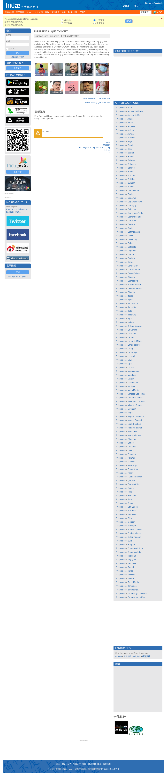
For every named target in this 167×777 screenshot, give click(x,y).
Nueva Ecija (133, 431)
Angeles (131, 126)
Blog (58, 764)
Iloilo (130, 311)
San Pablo (132, 514)
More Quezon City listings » (106, 147)
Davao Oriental (134, 273)
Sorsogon (132, 526)
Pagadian (132, 454)
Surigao (131, 544)
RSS (99, 764)
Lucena (131, 367)
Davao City (132, 266)
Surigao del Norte (135, 548)
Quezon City (59, 31)
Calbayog (132, 205)
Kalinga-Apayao (135, 326)
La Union (132, 333)
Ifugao (130, 296)
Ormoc (131, 443)
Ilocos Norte (133, 303)
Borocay (131, 175)
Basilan (131, 153)
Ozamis (131, 450)
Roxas (130, 499)
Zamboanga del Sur (136, 597)
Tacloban (132, 556)
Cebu (130, 243)
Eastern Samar (134, 285)
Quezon (131, 480)
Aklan (130, 119)
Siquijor (131, 522)
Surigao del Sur (135, 552)
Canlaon (131, 224)
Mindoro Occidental (136, 394)
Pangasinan (133, 469)
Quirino (131, 488)
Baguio (131, 145)
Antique (131, 130)
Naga (130, 413)
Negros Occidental (136, 416)
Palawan (132, 458)
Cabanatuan (133, 190)
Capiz (130, 228)
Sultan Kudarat (134, 537)
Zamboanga (133, 590)
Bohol (130, 172)
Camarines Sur (134, 217)
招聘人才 (77, 764)
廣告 (69, 764)
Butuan (131, 187)
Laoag (130, 349)
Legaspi (131, 356)
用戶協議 (104, 769)
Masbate (131, 386)
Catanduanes (134, 232)
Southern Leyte (134, 533)
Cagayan (132, 198)
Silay (130, 518)
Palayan (131, 462)
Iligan (130, 300)
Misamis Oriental (135, 405)
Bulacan (131, 183)
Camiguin (132, 220)
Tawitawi (131, 575)
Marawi (131, 379)
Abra (130, 107)
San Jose (132, 511)
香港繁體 (146, 656)
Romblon (132, 495)
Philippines (41, 31)
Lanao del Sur (134, 345)
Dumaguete (133, 281)
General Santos (135, 288)
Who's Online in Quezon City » (96, 98)
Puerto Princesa (135, 477)
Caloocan (132, 209)
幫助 (84, 764)
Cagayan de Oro (135, 202)
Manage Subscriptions (18, 276)
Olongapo (132, 439)
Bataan (131, 156)
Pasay (130, 473)
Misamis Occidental (136, 401)
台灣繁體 (127, 656)
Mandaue (132, 375)
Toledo (131, 578)
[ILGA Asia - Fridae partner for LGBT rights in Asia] (121, 734)
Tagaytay (132, 560)
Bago (130, 141)
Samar (131, 503)
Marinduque (133, 382)
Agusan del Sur (134, 115)
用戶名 (9, 35)
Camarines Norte (135, 213)
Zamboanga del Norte (137, 593)
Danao (131, 254)
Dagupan (132, 251)
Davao (131, 262)
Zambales (132, 586)
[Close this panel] (162, 19)
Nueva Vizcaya (134, 435)
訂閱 (18, 272)
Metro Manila (133, 390)
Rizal (130, 492)
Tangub (131, 567)
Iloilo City (132, 315)
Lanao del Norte (135, 341)
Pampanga (132, 465)
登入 (136, 6)
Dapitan (131, 258)
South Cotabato (135, 529)
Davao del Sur (134, 269)
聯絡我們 (92, 764)
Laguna (131, 337)
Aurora (131, 134)
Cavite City (132, 239)
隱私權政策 (114, 769)
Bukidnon (132, 179)
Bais (130, 149)
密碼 (8, 41)
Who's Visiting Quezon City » (97, 103)
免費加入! (126, 6)
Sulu (130, 541)
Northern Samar (135, 428)
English (118, 656)
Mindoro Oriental (135, 398)
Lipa (130, 364)
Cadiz (130, 194)
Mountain (132, 409)
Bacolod (131, 138)
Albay (130, 123)
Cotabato (132, 247)
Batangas (132, 164)
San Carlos (133, 507)
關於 (64, 764)
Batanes (131, 160)
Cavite (130, 236)
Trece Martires (134, 582)
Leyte (130, 360)
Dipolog (131, 277)
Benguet (131, 168)
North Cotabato (134, 424)
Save (128, 21)
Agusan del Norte (135, 111)
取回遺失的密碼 (17, 57)
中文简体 (137, 656)
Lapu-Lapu (132, 352)
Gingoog (131, 292)
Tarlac (130, 571)
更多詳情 (18, 172)
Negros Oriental (135, 420)
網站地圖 (107, 764)
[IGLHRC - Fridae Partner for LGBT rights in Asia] (136, 734)
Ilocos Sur (132, 307)
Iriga (130, 318)
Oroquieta (132, 446)
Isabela (131, 322)
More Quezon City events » (91, 147)
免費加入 (18, 68)
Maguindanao (134, 371)
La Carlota (132, 330)
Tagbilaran (132, 563)
